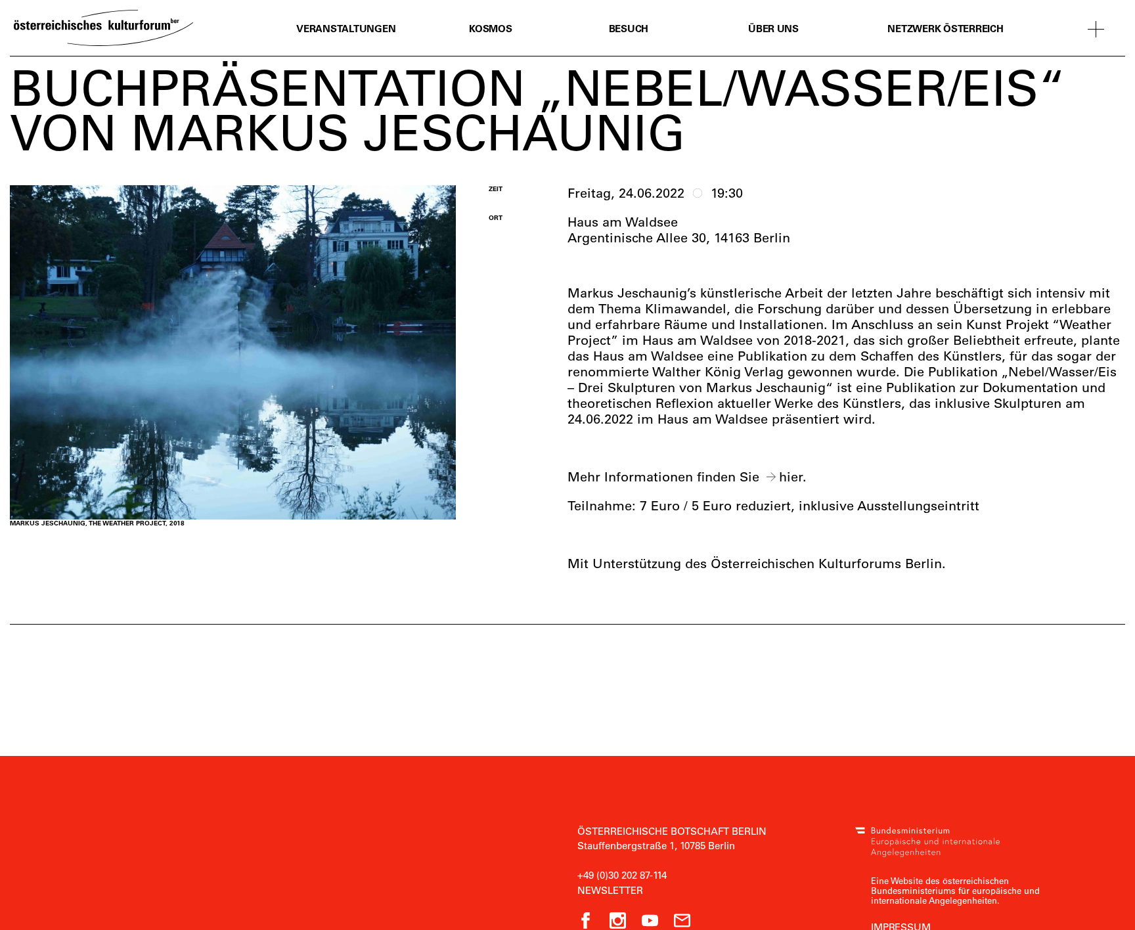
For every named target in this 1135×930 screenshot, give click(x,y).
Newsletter (610, 890)
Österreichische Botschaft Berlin (672, 830)
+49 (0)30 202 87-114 (622, 874)
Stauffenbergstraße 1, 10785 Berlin (656, 845)
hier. (793, 476)
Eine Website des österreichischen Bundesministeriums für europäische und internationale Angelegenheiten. (955, 890)
